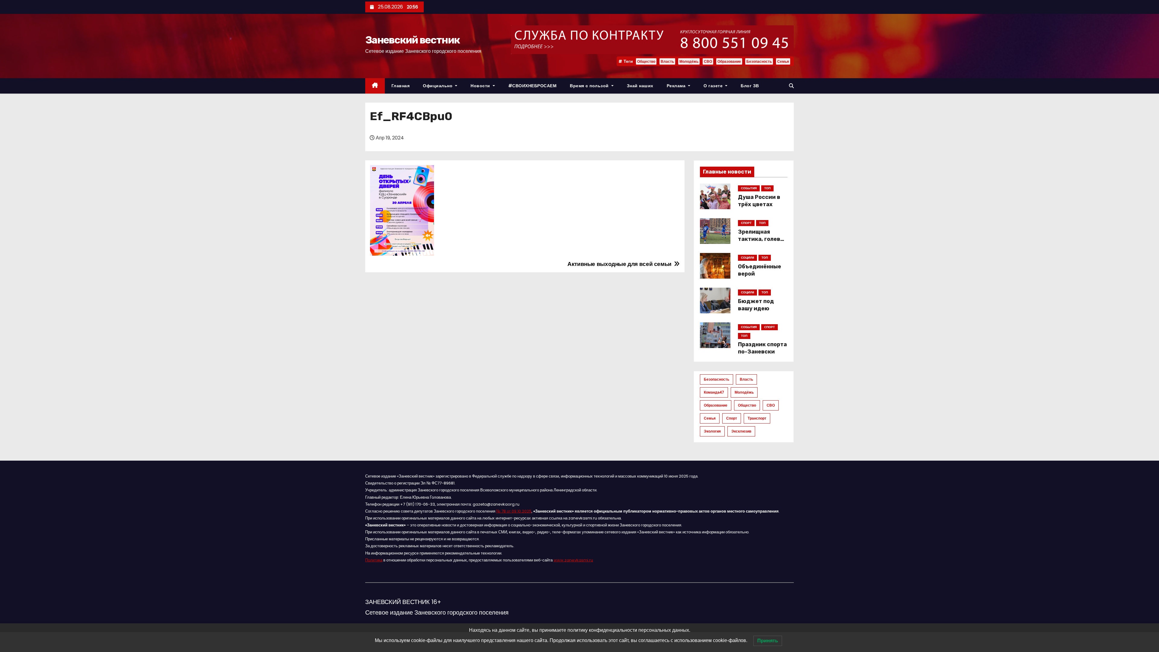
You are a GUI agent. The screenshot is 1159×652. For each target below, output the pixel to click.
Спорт (731, 418)
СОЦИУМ (747, 257)
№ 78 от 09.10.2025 (514, 511)
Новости (481, 86)
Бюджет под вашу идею (756, 305)
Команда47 (714, 392)
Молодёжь (688, 61)
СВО (708, 61)
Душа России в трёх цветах (759, 201)
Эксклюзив (741, 431)
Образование (729, 61)
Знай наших (640, 86)
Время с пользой (590, 86)
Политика (373, 560)
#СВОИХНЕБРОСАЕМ (532, 86)
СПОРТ (746, 223)
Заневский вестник (412, 40)
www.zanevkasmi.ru (573, 560)
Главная (400, 86)
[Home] (375, 86)
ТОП (767, 188)
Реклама (677, 86)
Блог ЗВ (750, 86)
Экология (712, 431)
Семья (783, 61)
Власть (667, 61)
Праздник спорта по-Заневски (762, 348)
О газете (714, 86)
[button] (791, 85)
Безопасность (759, 61)
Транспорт (757, 418)
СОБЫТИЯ (749, 188)
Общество (646, 61)
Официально (438, 86)
